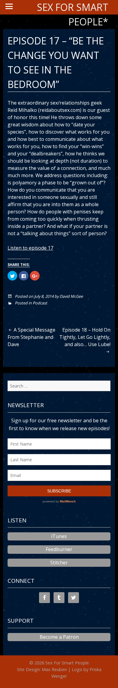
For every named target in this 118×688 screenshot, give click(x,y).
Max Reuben (54, 669)
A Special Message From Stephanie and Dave (31, 337)
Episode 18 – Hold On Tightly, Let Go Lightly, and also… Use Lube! (84, 337)
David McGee (71, 296)
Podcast (40, 303)
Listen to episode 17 (30, 248)
